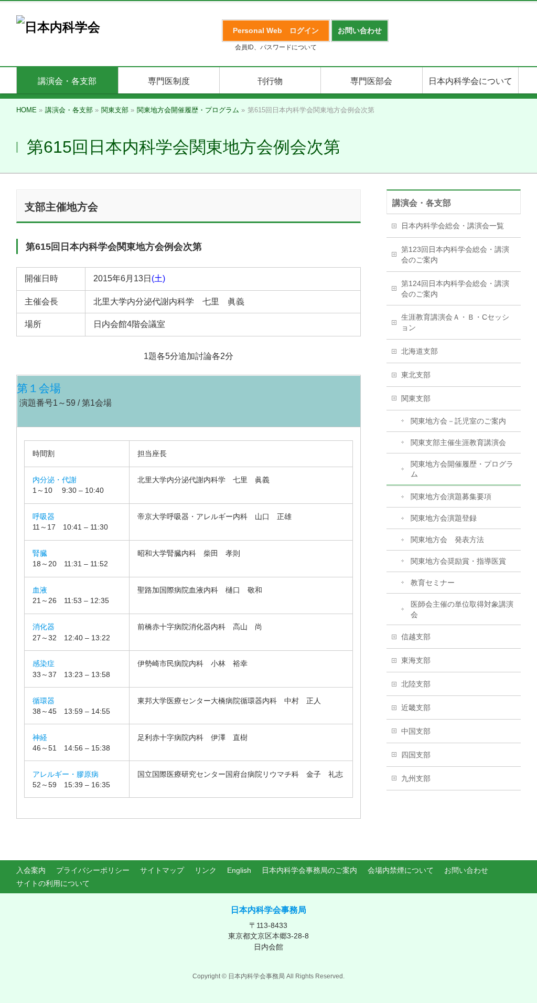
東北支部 (416, 375)
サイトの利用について (53, 883)
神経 (40, 737)
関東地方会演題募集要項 (451, 496)
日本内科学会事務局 (268, 909)
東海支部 (416, 660)
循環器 (44, 700)
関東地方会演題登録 (444, 518)
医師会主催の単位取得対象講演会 (462, 609)
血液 (40, 590)
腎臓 (40, 553)
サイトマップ (162, 870)
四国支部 (416, 755)
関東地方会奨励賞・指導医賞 (458, 561)
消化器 (44, 626)
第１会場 (39, 388)
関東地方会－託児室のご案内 (458, 421)
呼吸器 (44, 516)
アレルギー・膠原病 (66, 774)
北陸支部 (416, 684)
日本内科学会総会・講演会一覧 (452, 225)
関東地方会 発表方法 (447, 539)
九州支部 (416, 778)
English (239, 870)
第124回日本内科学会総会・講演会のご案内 (455, 288)
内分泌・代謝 (55, 480)
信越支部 (416, 636)
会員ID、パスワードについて (276, 47)
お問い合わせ (466, 870)
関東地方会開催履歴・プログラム (462, 469)
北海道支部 (419, 351)
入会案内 (31, 870)
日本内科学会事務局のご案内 (309, 870)
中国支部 (416, 731)
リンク (206, 870)
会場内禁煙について (401, 870)
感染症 (44, 663)
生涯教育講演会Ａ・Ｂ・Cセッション (455, 322)
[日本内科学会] (58, 27)
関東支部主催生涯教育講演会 (458, 442)
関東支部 (416, 398)
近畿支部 (416, 707)
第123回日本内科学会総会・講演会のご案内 (455, 254)
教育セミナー (433, 582)
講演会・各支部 (421, 202)
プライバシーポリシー (93, 870)
